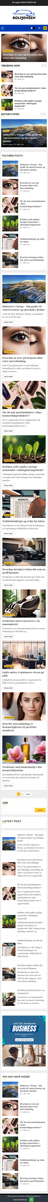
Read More (8, 322)
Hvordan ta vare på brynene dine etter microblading (23, 56)
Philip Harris (8, 144)
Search (40, 810)
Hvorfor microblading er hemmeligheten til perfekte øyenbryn (19, 727)
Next (28, 794)
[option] (24, 48)
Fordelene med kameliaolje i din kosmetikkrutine (22, 768)
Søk (5, 803)
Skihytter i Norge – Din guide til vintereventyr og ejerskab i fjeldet (22, 138)
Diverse (6, 131)
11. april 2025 (19, 144)
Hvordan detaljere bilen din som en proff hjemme (32, 258)
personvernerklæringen (20, 1199)
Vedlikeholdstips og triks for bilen (32, 240)
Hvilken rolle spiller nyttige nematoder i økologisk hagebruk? (28, 103)
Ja (31, 1199)
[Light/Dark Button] (33, 28)
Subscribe (45, 28)
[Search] (39, 28)
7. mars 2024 (20, 79)
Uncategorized (8, 51)
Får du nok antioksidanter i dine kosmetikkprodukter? (30, 89)
